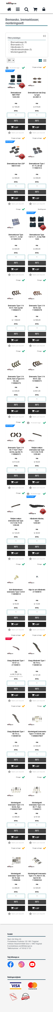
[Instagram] (23, 965)
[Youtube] (34, 965)
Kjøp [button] (16, 128)
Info (16, 121)
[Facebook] (12, 965)
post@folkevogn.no (25, 946)
